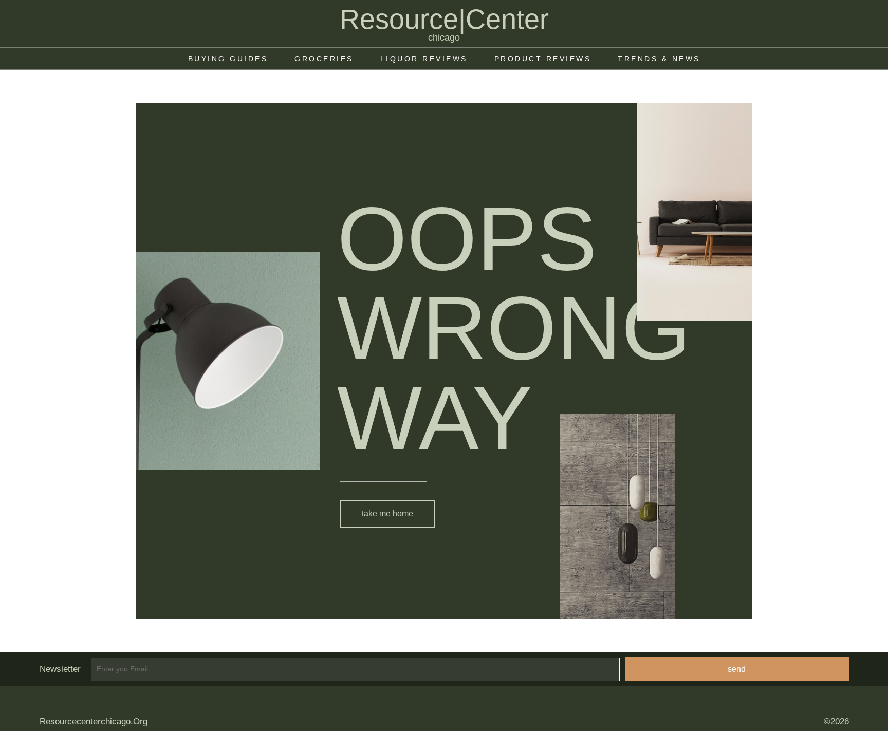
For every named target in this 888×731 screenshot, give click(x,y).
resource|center (444, 19)
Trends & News (659, 58)
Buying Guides (228, 58)
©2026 (836, 721)
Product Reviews (542, 58)
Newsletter (60, 669)
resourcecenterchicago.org (93, 721)
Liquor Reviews (424, 58)
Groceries (324, 58)
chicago (444, 37)
